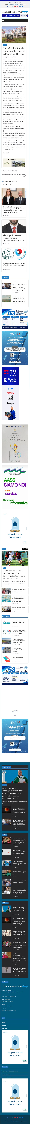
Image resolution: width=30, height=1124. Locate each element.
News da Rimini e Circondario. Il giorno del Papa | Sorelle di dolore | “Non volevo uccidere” (19, 853)
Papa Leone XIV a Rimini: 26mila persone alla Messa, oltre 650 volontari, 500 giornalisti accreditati (13, 792)
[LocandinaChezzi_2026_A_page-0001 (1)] (15, 425)
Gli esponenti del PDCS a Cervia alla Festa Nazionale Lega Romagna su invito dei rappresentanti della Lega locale (13, 237)
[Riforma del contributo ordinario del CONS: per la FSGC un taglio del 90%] (6, 642)
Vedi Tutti (25, 548)
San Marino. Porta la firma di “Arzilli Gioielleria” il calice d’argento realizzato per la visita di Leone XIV (19, 970)
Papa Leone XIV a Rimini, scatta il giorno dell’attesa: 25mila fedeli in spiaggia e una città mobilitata (19, 891)
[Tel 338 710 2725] (14, 159)
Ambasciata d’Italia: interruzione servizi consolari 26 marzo (19, 650)
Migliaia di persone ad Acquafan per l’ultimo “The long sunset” (19, 863)
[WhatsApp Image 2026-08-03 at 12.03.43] (15, 331)
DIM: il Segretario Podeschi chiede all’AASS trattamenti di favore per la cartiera (14, 265)
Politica (4, 44)
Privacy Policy (4, 1028)
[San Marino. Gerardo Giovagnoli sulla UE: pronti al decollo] (6, 298)
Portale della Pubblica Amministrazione (10, 1071)
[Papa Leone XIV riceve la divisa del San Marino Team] (6, 591)
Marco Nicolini (18, 59)
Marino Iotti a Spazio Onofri (10, 170)
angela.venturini (14, 57)
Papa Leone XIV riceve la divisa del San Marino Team (19, 590)
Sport (4, 567)
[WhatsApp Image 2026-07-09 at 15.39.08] (15, 512)
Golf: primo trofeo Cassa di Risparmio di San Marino (13, 175)
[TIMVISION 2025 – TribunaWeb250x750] (10, 368)
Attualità (4, 785)
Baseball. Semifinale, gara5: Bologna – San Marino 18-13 (18, 608)
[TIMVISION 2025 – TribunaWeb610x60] (15, 15)
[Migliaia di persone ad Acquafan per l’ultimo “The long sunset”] (6, 864)
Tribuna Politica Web (14, 578)
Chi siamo (4, 1022)
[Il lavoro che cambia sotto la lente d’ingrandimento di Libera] (6, 623)
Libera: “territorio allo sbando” (18, 658)
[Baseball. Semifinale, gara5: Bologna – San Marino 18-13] (6, 609)
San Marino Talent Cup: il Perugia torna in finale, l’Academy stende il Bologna (14, 573)
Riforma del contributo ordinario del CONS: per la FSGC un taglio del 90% (19, 641)
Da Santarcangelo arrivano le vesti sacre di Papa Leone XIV (19, 873)
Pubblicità (4, 1025)
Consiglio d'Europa (7, 59)
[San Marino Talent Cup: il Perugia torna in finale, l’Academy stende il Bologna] (15, 558)
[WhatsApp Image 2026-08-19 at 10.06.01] (15, 310)
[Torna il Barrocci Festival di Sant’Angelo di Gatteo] (6, 883)
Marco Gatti (13, 59)
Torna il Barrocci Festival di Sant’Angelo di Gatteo (19, 881)
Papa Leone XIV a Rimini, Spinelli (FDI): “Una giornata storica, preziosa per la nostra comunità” (19, 841)
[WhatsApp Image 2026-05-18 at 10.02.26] (15, 466)
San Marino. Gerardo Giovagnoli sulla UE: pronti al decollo (19, 298)
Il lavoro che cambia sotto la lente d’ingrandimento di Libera (19, 622)
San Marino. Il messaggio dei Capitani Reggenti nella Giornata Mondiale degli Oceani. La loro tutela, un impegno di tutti (13, 209)
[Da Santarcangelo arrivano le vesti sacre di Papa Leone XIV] (6, 874)
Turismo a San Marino (6, 1074)
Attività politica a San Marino (7, 1077)
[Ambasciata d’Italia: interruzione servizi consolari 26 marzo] (6, 651)
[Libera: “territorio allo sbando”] (6, 659)
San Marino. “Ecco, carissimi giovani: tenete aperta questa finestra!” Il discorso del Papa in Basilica (19, 945)
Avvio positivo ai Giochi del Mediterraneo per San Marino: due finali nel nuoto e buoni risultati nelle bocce (19, 599)
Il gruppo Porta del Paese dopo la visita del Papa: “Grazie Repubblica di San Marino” (19, 933)
